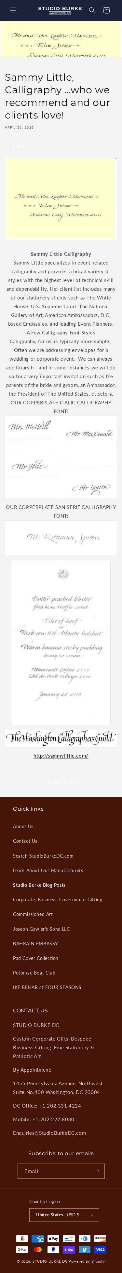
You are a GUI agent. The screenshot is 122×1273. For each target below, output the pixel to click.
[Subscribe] (97, 1171)
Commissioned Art (33, 914)
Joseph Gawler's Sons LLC (41, 929)
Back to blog (65, 781)
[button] (13, 10)
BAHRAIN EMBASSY (35, 943)
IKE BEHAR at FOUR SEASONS (47, 987)
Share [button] (18, 146)
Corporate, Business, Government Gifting (57, 899)
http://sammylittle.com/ (61, 756)
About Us (23, 826)
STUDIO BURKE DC (50, 1261)
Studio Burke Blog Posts (39, 885)
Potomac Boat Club (34, 972)
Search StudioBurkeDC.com (43, 856)
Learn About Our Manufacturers (48, 870)
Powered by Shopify (87, 1261)
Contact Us (25, 841)
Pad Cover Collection (36, 958)
